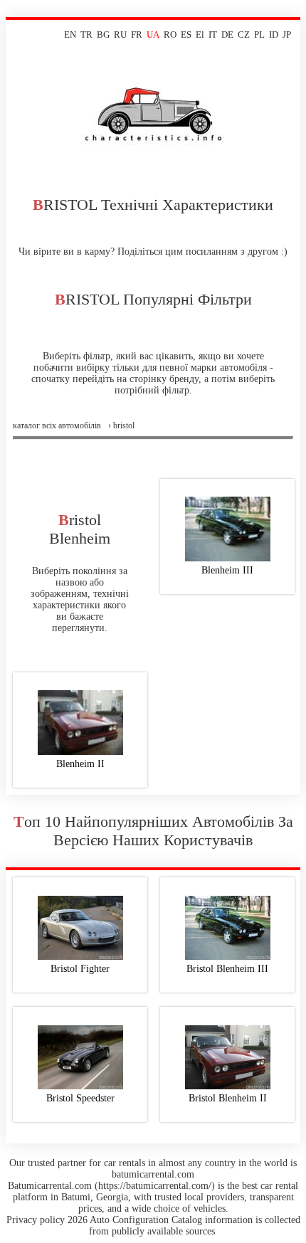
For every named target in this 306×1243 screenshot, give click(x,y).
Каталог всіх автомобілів (57, 425)
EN (70, 34)
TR (86, 34)
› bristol (121, 425)
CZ (244, 34)
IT (213, 34)
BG (103, 34)
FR (136, 34)
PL (259, 34)
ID (273, 34)
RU (120, 34)
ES (186, 34)
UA (153, 34)
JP (287, 34)
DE (227, 34)
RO (170, 34)
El (200, 34)
